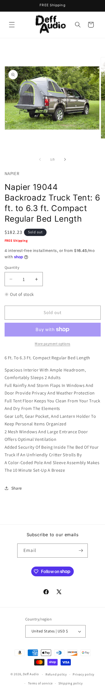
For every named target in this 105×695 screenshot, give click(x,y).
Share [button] (16, 488)
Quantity (12, 267)
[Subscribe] (80, 551)
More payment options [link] (52, 343)
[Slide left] (40, 159)
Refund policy (56, 674)
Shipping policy (70, 683)
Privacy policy (83, 674)
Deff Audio (31, 674)
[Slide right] (65, 159)
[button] (11, 24)
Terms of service (40, 683)
